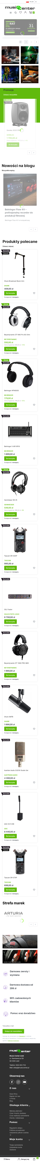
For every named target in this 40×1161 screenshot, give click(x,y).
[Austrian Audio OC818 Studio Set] (20, 754)
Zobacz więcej (8, 246)
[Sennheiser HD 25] (20, 484)
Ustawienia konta (16, 1147)
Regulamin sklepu (16, 1128)
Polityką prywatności (13, 1040)
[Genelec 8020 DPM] (20, 114)
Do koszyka (13, 145)
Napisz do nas (15, 1096)
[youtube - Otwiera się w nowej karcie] (24, 1082)
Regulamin (22, 1036)
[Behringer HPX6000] (20, 375)
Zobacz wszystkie (10, 95)
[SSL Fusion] (20, 593)
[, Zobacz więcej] (13, 914)
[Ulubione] (20, 12)
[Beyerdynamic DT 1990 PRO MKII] (20, 647)
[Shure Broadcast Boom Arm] (20, 265)
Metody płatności (16, 1111)
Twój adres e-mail (8, 1026)
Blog (11, 1101)
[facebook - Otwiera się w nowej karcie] (12, 1082)
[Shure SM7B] (20, 701)
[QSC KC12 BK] (20, 808)
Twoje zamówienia (16, 1145)
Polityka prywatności (17, 1130)
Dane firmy (13, 1094)
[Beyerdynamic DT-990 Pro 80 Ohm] (20, 319)
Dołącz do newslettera (13, 1031)
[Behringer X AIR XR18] (20, 430)
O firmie (12, 1098)
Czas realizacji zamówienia (19, 1115)
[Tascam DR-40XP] (20, 540)
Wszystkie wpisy (8, 170)
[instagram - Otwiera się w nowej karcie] (18, 1082)
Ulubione (13, 1150)
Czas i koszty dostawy (18, 1113)
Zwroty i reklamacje (17, 1118)
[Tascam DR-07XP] (20, 862)
